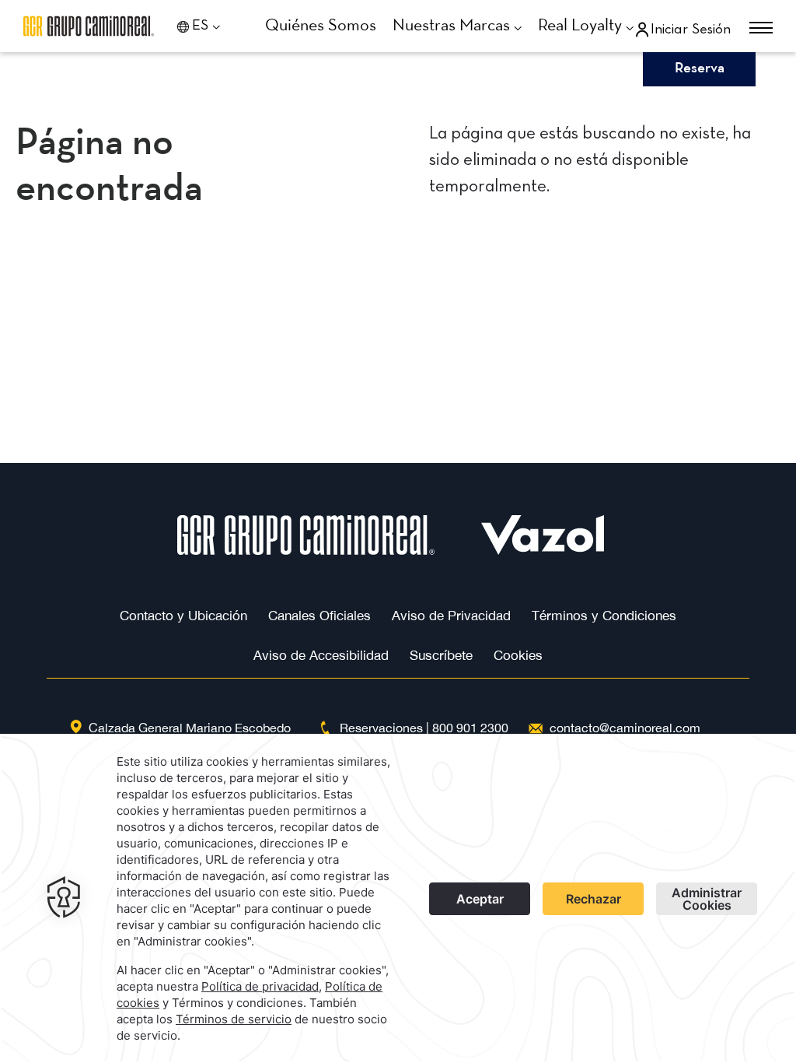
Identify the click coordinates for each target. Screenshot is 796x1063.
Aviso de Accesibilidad (321, 655)
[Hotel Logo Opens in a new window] (543, 550)
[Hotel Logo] (306, 550)
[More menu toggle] (761, 29)
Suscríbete (441, 655)
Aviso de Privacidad (451, 615)
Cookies (518, 655)
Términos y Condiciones (604, 615)
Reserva (699, 68)
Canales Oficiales (319, 615)
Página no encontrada (109, 167)
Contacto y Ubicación (183, 615)
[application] (398, 898)
